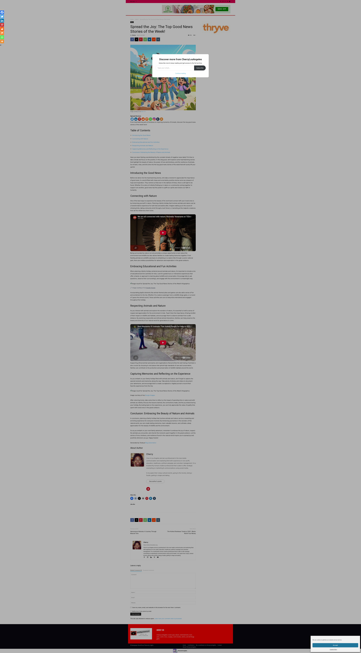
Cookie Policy (333, 649)
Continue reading (180, 73)
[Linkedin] (2, 21)
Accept (335, 645)
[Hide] (1, 45)
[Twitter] (2, 16)
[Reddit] (2, 29)
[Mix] (2, 33)
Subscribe (199, 68)
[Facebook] (2, 12)
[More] (2, 41)
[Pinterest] (2, 25)
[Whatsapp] (2, 37)
